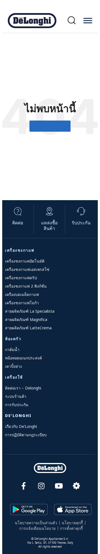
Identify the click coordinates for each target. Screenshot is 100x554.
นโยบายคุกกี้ (72, 522)
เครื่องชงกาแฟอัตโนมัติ (24, 261)
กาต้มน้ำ (12, 349)
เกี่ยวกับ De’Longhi (21, 426)
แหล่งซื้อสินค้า (49, 225)
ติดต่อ (17, 223)
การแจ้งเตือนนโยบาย (37, 528)
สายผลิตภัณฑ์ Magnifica (26, 319)
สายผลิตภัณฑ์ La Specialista (29, 311)
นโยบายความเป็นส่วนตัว (36, 522)
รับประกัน (81, 223)
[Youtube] (58, 485)
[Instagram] (41, 485)
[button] (71, 20)
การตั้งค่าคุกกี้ (71, 528)
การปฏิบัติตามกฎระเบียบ (26, 434)
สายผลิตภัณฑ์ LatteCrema (28, 327)
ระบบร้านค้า (15, 396)
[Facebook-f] (23, 485)
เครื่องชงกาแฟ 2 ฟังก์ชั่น (26, 286)
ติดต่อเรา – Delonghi (23, 388)
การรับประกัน (16, 404)
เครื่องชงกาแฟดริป (21, 277)
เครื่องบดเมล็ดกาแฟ (22, 294)
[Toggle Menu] (87, 20)
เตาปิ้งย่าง (13, 366)
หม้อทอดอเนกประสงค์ (23, 358)
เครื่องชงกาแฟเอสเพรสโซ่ (27, 269)
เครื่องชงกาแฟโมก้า (22, 302)
